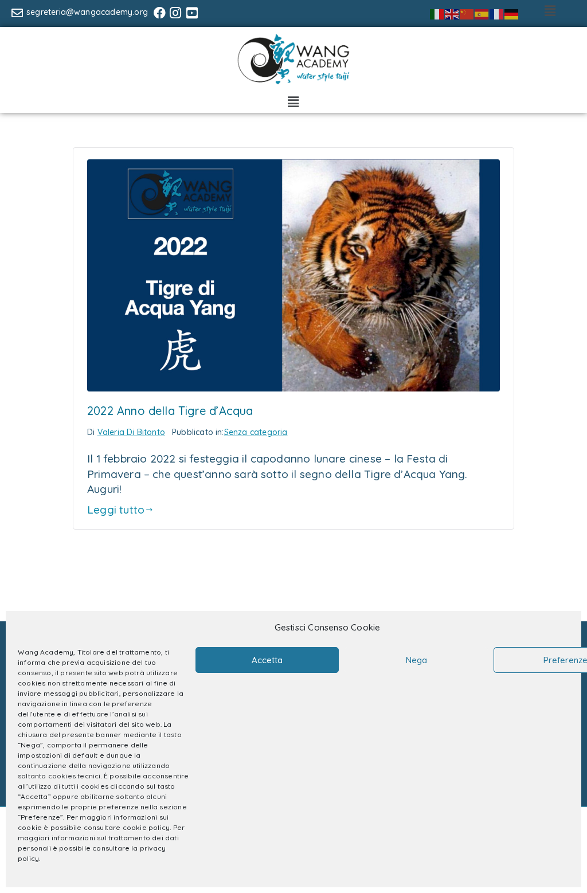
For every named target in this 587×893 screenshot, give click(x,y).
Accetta (267, 660)
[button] (551, 10)
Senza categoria (256, 432)
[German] (511, 13)
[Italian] (437, 13)
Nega (416, 660)
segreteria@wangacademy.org (87, 12)
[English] (452, 13)
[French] (497, 13)
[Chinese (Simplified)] (467, 13)
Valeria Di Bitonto (131, 432)
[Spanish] (482, 13)
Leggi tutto (115, 509)
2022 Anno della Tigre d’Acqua (170, 411)
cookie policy (146, 827)
